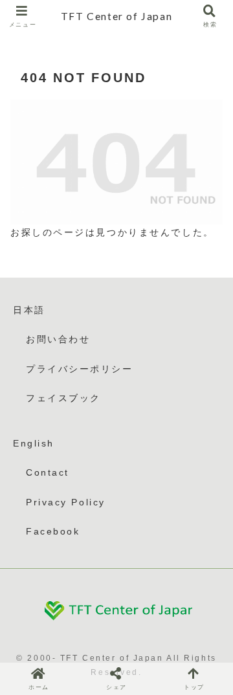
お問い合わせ (58, 339)
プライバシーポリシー (79, 369)
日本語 (29, 310)
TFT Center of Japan (116, 16)
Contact (47, 472)
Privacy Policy (65, 502)
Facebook (53, 531)
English (33, 443)
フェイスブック (63, 398)
